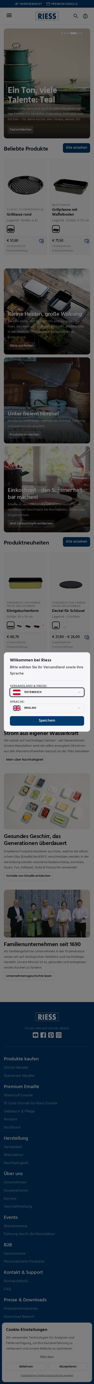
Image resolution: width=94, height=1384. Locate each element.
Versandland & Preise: (28, 686)
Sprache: (17, 702)
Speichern (47, 721)
